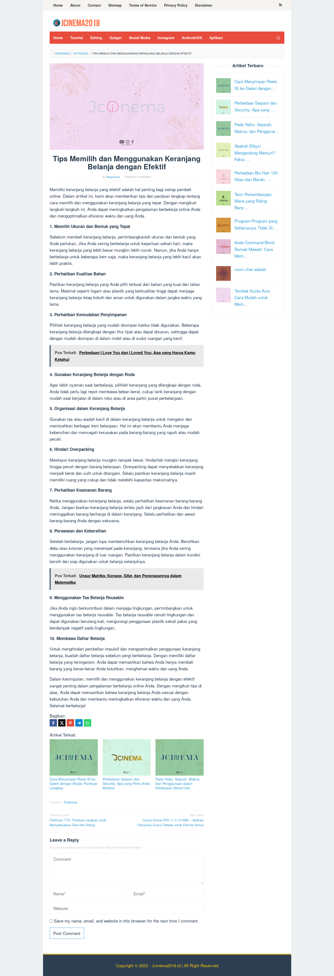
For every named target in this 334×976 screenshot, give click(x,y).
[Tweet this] (62, 723)
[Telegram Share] (79, 723)
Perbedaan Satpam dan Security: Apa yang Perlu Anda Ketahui (126, 783)
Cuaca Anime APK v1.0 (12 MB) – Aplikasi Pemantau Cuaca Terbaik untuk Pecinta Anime (170, 820)
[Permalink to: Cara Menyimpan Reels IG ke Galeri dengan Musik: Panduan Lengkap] (74, 757)
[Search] (278, 38)
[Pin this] (70, 723)
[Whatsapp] (87, 723)
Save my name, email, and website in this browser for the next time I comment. (126, 921)
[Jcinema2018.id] (76, 22)
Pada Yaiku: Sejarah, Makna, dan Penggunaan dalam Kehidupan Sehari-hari (178, 783)
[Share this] (53, 723)
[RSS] (280, 5)
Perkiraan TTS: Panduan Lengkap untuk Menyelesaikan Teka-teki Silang (78, 820)
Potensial (70, 802)
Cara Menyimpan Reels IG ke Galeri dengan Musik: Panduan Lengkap (74, 783)
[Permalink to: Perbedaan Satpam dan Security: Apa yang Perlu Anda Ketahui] (127, 757)
